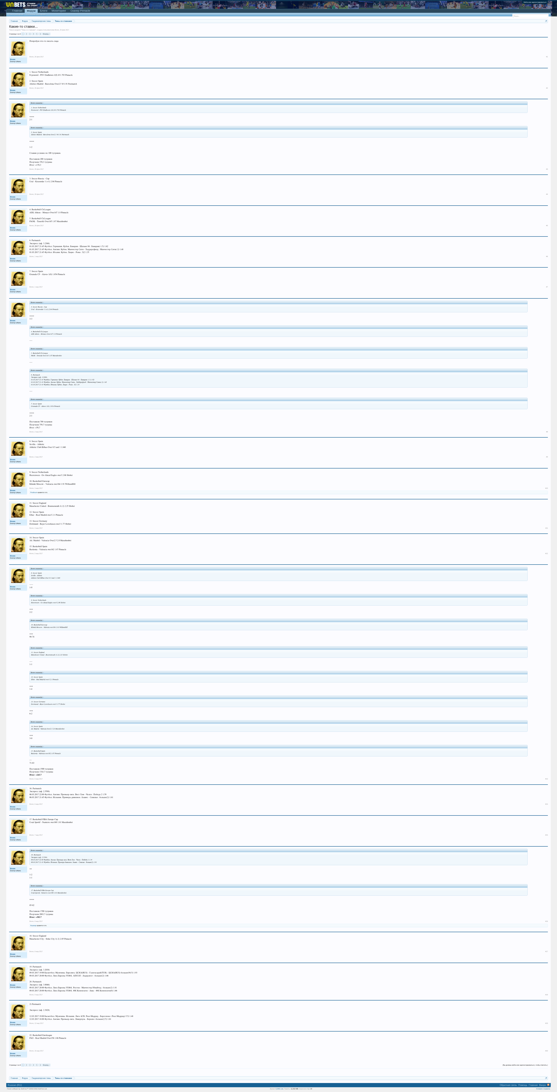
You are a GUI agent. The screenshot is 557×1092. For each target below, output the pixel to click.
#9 (547, 457)
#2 (547, 88)
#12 (546, 553)
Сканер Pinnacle (80, 10)
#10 (546, 488)
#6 (547, 256)
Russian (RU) (15, 1085)
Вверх (542, 1085)
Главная (17, 10)
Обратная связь (508, 1085)
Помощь (522, 1085)
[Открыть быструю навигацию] (546, 21)
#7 (547, 287)
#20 (546, 1051)
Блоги (43, 10)
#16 (546, 921)
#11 (546, 528)
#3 (547, 169)
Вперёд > (46, 34)
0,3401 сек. (280, 1089)
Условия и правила (543, 1089)
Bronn (57, 30)
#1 (547, 57)
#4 (547, 194)
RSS (548, 1085)
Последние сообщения (36, 14)
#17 (546, 951)
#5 (547, 225)
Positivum (33, 492)
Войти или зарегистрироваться (535, 2)
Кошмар (33, 925)
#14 (546, 804)
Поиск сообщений (16, 14)
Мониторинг (59, 10)
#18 (546, 995)
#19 (546, 1023)
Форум (31, 10)
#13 (546, 779)
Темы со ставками (28, 30)
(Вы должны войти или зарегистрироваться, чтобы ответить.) (525, 1065)
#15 (546, 835)
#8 (547, 432)
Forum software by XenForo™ (27, 1089)
